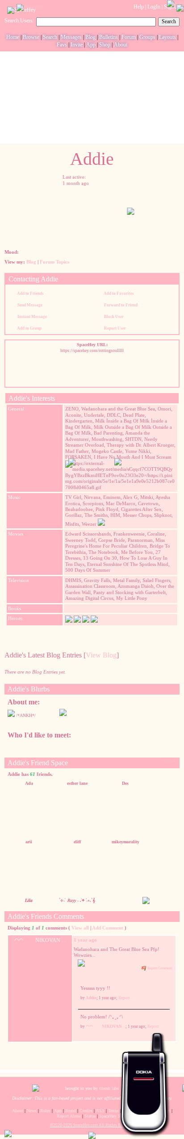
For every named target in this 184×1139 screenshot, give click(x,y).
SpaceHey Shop (113, 1116)
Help (139, 7)
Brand (70, 1110)
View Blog (101, 655)
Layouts (167, 37)
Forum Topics (54, 261)
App (91, 45)
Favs (62, 45)
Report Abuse (69, 1116)
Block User (113, 316)
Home (12, 37)
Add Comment (107, 927)
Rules (45, 1110)
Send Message (29, 305)
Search (169, 21)
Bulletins (108, 37)
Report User (114, 328)
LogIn (153, 7)
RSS (100, 1110)
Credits (85, 1110)
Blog (90, 37)
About (120, 45)
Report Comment (159, 968)
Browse (31, 37)
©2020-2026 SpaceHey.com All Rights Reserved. (92, 1125)
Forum (128, 37)
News (32, 1110)
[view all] (169, 761)
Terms (113, 1110)
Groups (147, 37)
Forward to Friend (120, 305)
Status (90, 1116)
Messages (71, 37)
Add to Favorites (118, 293)
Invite (77, 45)
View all (80, 927)
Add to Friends (30, 293)
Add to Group (29, 328)
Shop (104, 45)
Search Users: (19, 20)
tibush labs (109, 1088)
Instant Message (32, 316)
